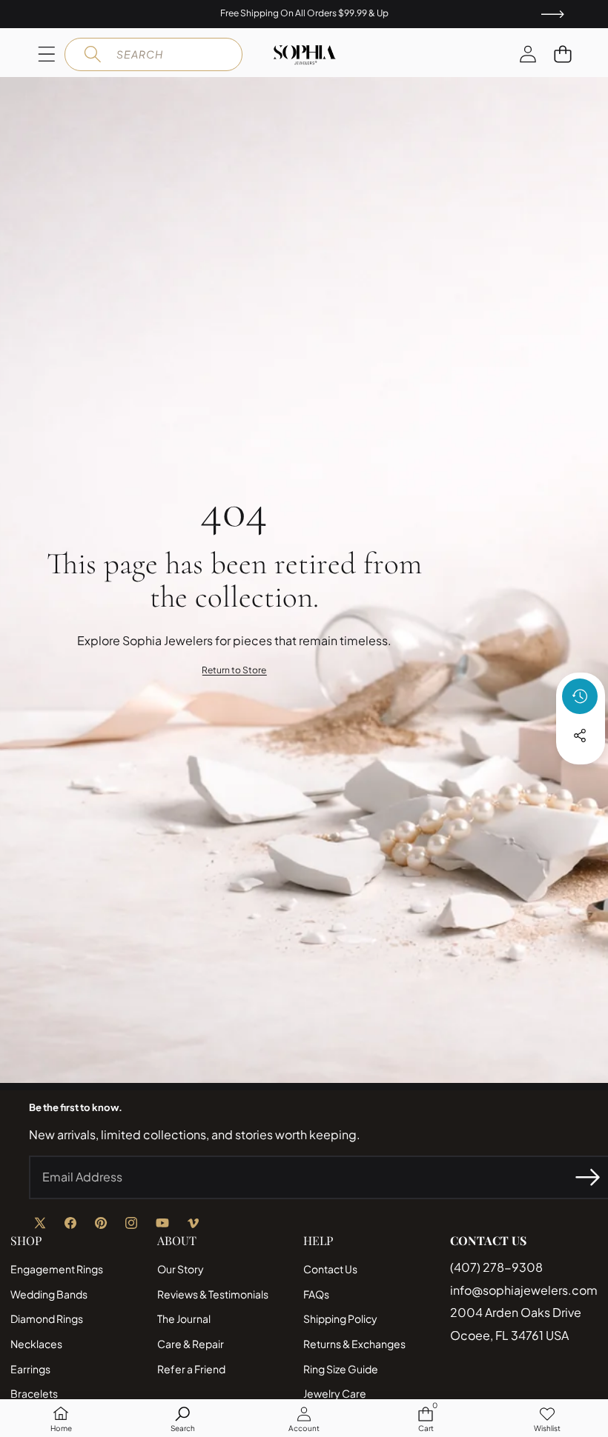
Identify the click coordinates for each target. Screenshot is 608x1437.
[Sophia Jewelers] (304, 55)
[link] (234, 670)
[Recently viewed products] (580, 696)
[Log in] (527, 54)
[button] (562, 54)
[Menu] (46, 54)
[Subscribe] (587, 1177)
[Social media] (580, 735)
